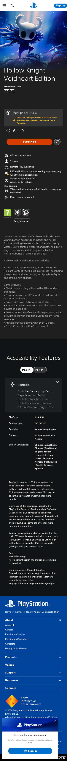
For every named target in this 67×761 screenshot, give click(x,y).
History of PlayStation (16, 648)
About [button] (9, 620)
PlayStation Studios (15, 634)
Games (19, 611)
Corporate (10, 643)
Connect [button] (10, 688)
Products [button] (11, 657)
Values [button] (9, 665)
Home (8, 611)
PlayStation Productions (17, 639)
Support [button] (10, 672)
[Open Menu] (4, 5)
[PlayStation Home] (33, 6)
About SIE (10, 625)
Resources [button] (11, 680)
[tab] (26, 370)
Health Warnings (17, 556)
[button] (21, 182)
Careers (9, 629)
